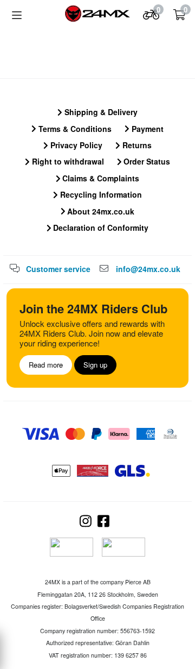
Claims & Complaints (99, 178)
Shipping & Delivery (100, 111)
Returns (136, 145)
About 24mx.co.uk (99, 211)
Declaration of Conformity (99, 227)
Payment (146, 128)
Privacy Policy (75, 145)
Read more (46, 364)
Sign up (95, 364)
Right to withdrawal (67, 161)
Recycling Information (100, 194)
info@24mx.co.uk (148, 268)
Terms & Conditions (74, 128)
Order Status (145, 161)
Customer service (58, 268)
